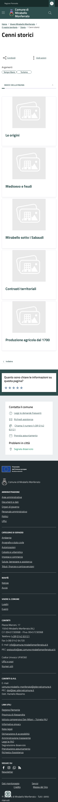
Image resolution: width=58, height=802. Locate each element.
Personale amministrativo (14, 511)
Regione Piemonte (11, 3)
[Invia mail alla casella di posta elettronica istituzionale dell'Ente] (28, 644)
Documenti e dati (10, 502)
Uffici (4, 521)
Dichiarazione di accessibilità (15, 734)
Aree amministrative (12, 497)
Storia (23, 27)
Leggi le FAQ (8, 741)
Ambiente (6, 537)
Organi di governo (10, 507)
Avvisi (5, 588)
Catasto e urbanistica (12, 552)
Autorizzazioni (8, 547)
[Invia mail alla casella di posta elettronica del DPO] (26, 686)
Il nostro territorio (9, 27)
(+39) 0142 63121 (20, 636)
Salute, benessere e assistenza (17, 561)
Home (4, 24)
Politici (5, 516)
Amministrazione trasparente (16, 738)
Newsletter (7, 772)
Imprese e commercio (12, 557)
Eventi (5, 609)
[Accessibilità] (8, 794)
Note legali (7, 729)
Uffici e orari (7, 661)
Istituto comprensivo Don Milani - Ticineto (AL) (25, 719)
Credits (17, 787)
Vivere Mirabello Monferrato (22, 24)
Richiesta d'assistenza (12, 752)
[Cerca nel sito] (49, 12)
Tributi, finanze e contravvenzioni (18, 566)
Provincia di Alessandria (13, 714)
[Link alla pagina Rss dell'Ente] (19, 767)
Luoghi (5, 604)
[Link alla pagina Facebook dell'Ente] (3, 767)
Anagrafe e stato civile (13, 542)
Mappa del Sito (40, 787)
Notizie (5, 583)
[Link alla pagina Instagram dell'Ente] (9, 767)
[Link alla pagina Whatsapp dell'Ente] (14, 767)
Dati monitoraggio (10, 783)
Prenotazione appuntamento (16, 749)
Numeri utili (7, 666)
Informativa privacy (11, 724)
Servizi (35, 783)
